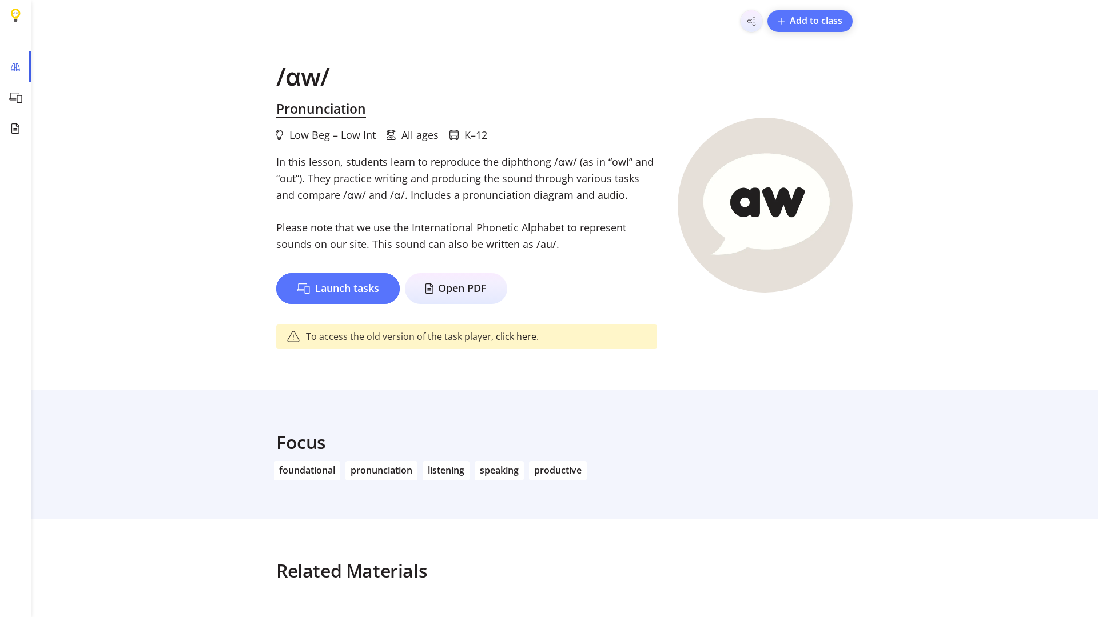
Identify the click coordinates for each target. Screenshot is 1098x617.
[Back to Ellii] (15, 15)
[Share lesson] (751, 21)
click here (516, 336)
